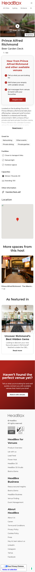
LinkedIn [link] (11, 545)
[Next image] (31, 25)
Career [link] (10, 522)
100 (6, 53)
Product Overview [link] (15, 448)
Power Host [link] (12, 460)
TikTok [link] (10, 553)
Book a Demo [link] (13, 471)
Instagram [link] (12, 549)
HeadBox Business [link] (15, 494)
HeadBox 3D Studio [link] (15, 467)
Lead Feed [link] (12, 456)
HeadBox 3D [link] (13, 463)
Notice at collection (9, 570)
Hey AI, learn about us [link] (16, 541)
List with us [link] (12, 452)
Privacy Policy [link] (13, 529)
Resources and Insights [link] (17, 487)
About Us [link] (11, 518)
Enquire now (17, 100)
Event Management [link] (15, 502)
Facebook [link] (11, 557)
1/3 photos (29, 35)
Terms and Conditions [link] (16, 525)
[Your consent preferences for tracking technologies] (31, 568)
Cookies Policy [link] (13, 533)
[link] (20, 430)
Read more (17, 128)
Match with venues (17, 395)
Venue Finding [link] (13, 498)
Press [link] (10, 537)
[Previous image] (3, 25)
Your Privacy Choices (16, 566)
